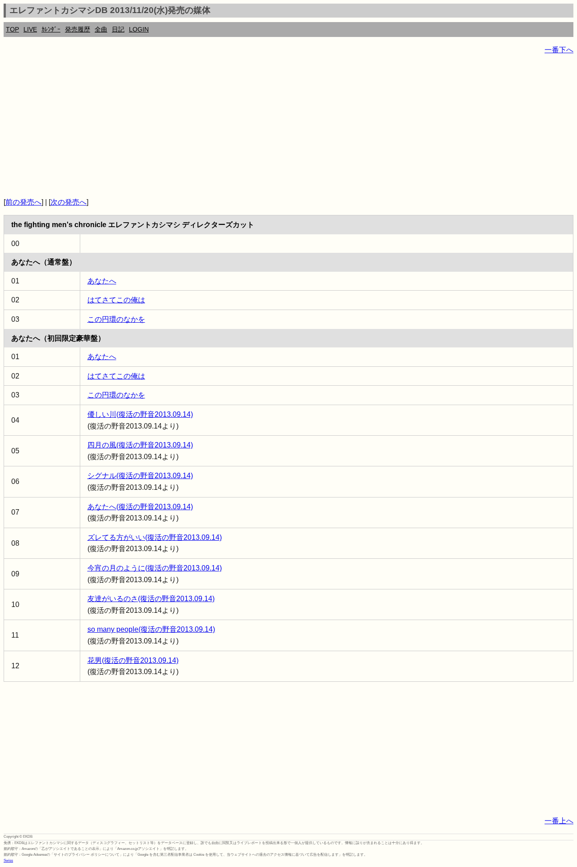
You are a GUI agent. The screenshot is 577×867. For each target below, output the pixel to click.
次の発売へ (68, 202)
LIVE (30, 29)
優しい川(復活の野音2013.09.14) (140, 414)
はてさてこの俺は (116, 300)
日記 (118, 29)
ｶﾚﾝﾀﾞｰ (50, 29)
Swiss (8, 860)
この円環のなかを (116, 319)
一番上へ (559, 821)
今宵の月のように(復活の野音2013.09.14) (154, 568)
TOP (12, 29)
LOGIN (139, 29)
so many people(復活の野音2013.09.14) (151, 629)
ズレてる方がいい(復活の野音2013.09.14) (154, 537)
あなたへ (101, 281)
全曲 (101, 29)
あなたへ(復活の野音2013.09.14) (140, 507)
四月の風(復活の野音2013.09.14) (140, 445)
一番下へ (559, 50)
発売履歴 (77, 29)
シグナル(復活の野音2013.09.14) (140, 475)
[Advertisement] (274, 126)
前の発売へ (23, 202)
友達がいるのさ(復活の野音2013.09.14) (151, 598)
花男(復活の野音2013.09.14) (133, 660)
